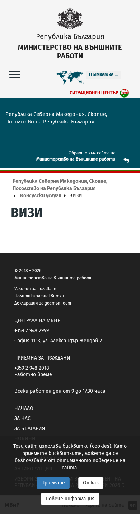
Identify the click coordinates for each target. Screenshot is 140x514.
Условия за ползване (35, 288)
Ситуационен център (94, 92)
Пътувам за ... (103, 74)
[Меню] (14, 74)
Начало (23, 408)
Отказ (91, 483)
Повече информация (70, 499)
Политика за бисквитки (39, 295)
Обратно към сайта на (92, 152)
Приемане (53, 483)
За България (29, 428)
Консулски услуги (40, 196)
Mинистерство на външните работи (75, 159)
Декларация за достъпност (42, 303)
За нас (22, 418)
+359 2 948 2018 (31, 368)
